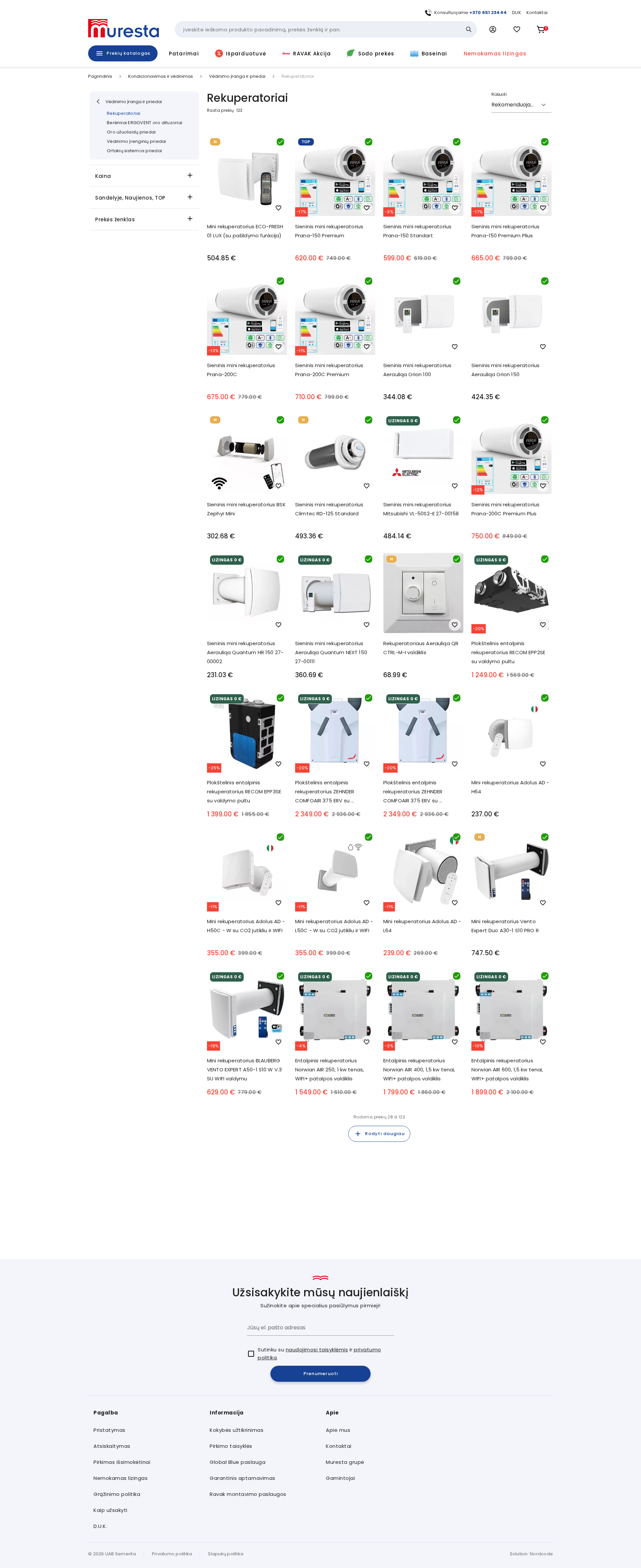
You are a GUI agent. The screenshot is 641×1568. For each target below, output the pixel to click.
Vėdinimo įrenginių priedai (136, 141)
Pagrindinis (100, 76)
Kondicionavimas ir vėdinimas (160, 76)
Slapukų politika (225, 1554)
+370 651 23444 (488, 12)
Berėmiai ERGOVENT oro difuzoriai (144, 122)
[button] (493, 29)
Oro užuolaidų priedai (131, 132)
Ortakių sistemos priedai (134, 151)
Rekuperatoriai (124, 113)
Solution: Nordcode (531, 1554)
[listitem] (146, 1430)
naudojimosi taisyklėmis (317, 1349)
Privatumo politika (172, 1554)
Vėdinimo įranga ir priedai (237, 76)
